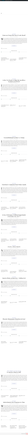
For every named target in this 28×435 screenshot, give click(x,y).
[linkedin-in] (11, 1)
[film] (16, 1)
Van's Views (14, 136)
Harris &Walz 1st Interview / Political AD (14, 278)
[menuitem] (3, 0)
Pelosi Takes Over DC (22, 395)
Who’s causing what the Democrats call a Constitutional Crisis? (13, 426)
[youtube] (15, 1)
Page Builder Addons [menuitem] (7, 0)
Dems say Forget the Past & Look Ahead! (14, 35)
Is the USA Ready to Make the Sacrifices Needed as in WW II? (14, 80)
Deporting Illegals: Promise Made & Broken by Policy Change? (5, 58)
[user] (12, 1)
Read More (14, 45)
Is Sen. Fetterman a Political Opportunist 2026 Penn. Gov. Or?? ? (14, 215)
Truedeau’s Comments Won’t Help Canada (14, 184)
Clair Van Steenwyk (4, 48)
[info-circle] (17, 1)
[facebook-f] (10, 1)
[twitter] (14, 1)
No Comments (16, 36)
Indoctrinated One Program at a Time (14, 402)
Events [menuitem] (11, 0)
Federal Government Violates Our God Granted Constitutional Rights (22, 426)
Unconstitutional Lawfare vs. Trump (14, 137)
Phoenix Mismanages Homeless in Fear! (14, 319)
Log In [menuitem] (1, 0)
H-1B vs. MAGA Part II (14, 247)
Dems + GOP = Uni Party (22, 105)
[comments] (13, 1)
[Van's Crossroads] (14, 7)
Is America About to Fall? (22, 301)
